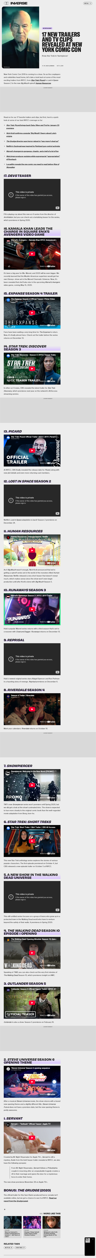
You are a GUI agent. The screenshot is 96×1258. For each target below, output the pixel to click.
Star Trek (19, 1247)
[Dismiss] (92, 1239)
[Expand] (86, 1239)
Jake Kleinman (49, 66)
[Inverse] (19, 3)
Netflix (7, 1247)
